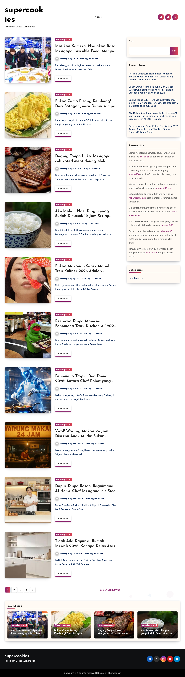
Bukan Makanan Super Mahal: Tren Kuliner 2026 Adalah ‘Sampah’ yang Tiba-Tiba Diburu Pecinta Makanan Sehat (153, 129)
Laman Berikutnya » (110, 590)
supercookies (17, 656)
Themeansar (114, 673)
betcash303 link (163, 188)
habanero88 (166, 231)
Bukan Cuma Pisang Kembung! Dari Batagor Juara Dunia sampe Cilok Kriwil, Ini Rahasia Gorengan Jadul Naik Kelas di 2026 (151, 90)
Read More (63, 78)
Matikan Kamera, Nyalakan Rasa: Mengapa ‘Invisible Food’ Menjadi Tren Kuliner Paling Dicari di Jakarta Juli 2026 (151, 76)
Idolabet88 (134, 174)
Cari (131, 41)
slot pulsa (144, 156)
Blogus (100, 673)
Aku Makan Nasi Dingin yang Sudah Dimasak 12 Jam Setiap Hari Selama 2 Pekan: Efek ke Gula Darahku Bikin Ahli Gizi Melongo (153, 116)
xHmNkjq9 (64, 58)
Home (98, 17)
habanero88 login (138, 198)
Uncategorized (63, 39)
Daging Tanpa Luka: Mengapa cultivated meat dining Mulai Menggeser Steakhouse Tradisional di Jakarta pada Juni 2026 (153, 103)
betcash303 (167, 225)
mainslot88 (151, 252)
